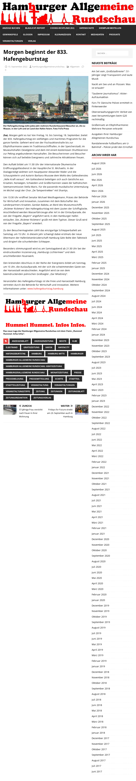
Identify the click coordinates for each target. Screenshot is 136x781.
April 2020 (97, 583)
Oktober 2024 (99, 284)
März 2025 (97, 257)
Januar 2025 (98, 268)
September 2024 (101, 290)
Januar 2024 (98, 334)
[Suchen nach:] (112, 53)
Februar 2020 (99, 594)
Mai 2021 (97, 511)
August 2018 (98, 694)
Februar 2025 (99, 262)
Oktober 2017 (99, 749)
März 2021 (97, 522)
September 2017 (101, 754)
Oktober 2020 (99, 550)
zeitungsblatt (76, 391)
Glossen (28, 34)
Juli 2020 (96, 566)
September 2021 (101, 489)
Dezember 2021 (100, 472)
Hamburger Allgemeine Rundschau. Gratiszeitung (34, 366)
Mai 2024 (97, 312)
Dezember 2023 (100, 340)
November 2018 (100, 677)
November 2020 (100, 544)
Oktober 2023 (99, 351)
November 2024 (100, 279)
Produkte (114, 34)
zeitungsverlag (42, 397)
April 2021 (97, 517)
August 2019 (98, 627)
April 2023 (97, 384)
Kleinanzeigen (63, 34)
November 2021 (100, 478)
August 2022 (98, 428)
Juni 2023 (97, 373)
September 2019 (101, 622)
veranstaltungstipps (18, 391)
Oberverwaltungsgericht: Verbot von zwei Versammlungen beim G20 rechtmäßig (112, 115)
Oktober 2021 (99, 483)
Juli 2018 (96, 699)
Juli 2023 (96, 367)
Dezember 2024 (100, 273)
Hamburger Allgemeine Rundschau (25, 360)
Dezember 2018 (100, 672)
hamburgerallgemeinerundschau (48, 66)
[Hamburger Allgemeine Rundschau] (68, 22)
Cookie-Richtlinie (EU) (62, 28)
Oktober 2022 (99, 417)
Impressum (44, 34)
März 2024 (97, 323)
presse (77, 372)
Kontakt (81, 34)
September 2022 (101, 423)
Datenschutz (86, 28)
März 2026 (97, 190)
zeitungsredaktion (17, 397)
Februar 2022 (99, 461)
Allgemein (75, 66)
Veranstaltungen (13, 41)
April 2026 (97, 185)
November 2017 (100, 743)
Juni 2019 (97, 638)
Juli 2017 (96, 765)
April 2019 (97, 649)
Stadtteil (74, 378)
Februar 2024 (99, 329)
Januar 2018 (98, 732)
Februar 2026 (99, 196)
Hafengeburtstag (16, 353)
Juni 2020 (97, 572)
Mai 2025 (97, 246)
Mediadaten (97, 34)
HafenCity (63, 347)
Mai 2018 (97, 710)
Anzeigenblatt (20, 341)
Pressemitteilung (39, 378)
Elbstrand (12, 347)
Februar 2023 (99, 395)
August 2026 (98, 163)
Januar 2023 (98, 400)
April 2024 (97, 318)
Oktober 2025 (99, 218)
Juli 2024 (96, 301)
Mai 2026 (97, 179)
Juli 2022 (96, 434)
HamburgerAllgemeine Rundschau (25, 372)
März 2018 (97, 721)
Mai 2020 (97, 577)
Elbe (74, 341)
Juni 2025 (97, 240)
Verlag (32, 41)
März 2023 (97, 389)
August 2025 (98, 229)
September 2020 (101, 555)
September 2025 (101, 224)
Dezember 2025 (100, 207)
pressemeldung (14, 378)
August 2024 (98, 295)
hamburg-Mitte (56, 353)
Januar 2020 (98, 600)
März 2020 (97, 589)
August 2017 (98, 760)
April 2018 (97, 716)
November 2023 (100, 345)
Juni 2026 (97, 174)
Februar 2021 (99, 528)
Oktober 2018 (99, 682)
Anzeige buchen (11, 28)
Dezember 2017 (100, 738)
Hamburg (37, 353)
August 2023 (98, 362)
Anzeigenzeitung (43, 341)
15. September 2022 (17, 66)
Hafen (48, 347)
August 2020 (98, 561)
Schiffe (59, 378)
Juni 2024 (97, 307)
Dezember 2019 (100, 605)
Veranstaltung (39, 385)
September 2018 (101, 688)
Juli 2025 (96, 235)
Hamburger (77, 353)
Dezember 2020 (100, 539)
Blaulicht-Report (35, 28)
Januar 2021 (98, 533)
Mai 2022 (97, 445)
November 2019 (100, 611)
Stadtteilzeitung (15, 385)
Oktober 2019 (99, 616)
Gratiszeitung (31, 347)
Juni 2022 (97, 439)
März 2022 (97, 456)
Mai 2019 (97, 644)
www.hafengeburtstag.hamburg (45, 288)
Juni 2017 (97, 771)
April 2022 (97, 450)
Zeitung (40, 391)
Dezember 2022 (100, 406)
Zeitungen (56, 391)
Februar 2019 (99, 660)
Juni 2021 (97, 506)
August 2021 (98, 494)
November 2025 (100, 212)
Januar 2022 (98, 467)
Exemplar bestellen (110, 28)
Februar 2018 (99, 727)
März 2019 (97, 655)
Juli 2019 (96, 633)
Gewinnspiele (10, 34)
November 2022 (100, 412)
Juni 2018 (97, 705)
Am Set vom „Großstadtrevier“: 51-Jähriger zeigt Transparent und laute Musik (112, 75)
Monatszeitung (59, 372)
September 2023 (101, 356)
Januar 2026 (98, 201)
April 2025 (97, 251)
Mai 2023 (97, 378)
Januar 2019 (98, 666)
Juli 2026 (96, 168)
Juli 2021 (96, 500)
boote (62, 341)
